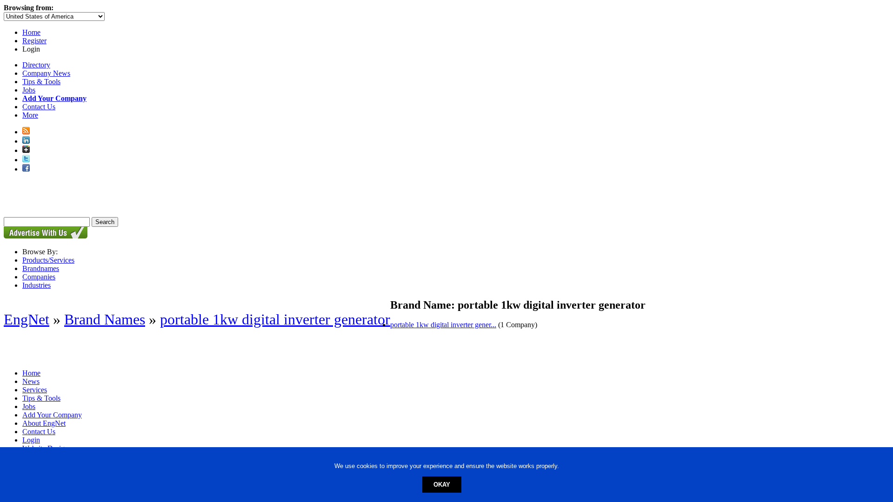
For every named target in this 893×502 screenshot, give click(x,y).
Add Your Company (52, 415)
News (31, 381)
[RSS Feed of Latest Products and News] (26, 132)
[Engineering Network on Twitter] (26, 160)
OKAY (441, 484)
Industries (36, 285)
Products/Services (48, 260)
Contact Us (38, 107)
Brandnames (40, 268)
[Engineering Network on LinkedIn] (26, 141)
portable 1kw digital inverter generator (275, 319)
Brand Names (104, 319)
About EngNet (44, 423)
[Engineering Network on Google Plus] (26, 150)
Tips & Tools (41, 82)
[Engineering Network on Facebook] (26, 169)
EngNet (26, 319)
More (30, 115)
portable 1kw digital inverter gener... (443, 325)
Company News (46, 73)
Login (31, 440)
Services (34, 390)
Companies (38, 277)
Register (34, 41)
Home (31, 32)
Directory (36, 65)
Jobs (28, 90)
